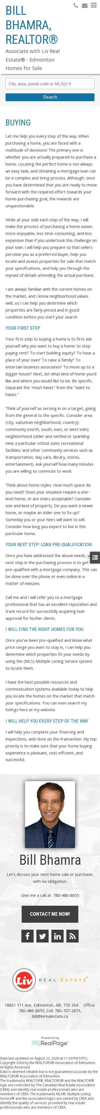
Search (50, 97)
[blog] (72, 936)
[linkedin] (57, 936)
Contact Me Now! (50, 914)
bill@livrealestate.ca (50, 1016)
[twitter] (42, 936)
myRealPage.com (50, 1044)
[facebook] (27, 936)
